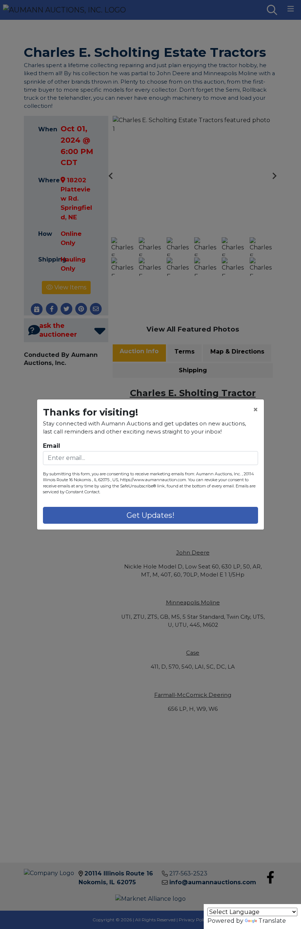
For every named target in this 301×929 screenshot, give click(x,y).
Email (51, 445)
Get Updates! (150, 515)
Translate (272, 920)
